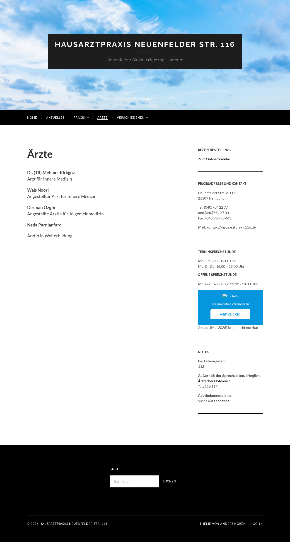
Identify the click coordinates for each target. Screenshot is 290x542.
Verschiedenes (130, 117)
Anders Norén (233, 523)
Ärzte (102, 117)
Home (32, 117)
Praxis (79, 117)
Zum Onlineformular (214, 159)
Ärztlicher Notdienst (214, 381)
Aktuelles (55, 117)
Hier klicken (230, 314)
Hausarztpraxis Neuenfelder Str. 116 (145, 44)
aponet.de (221, 401)
